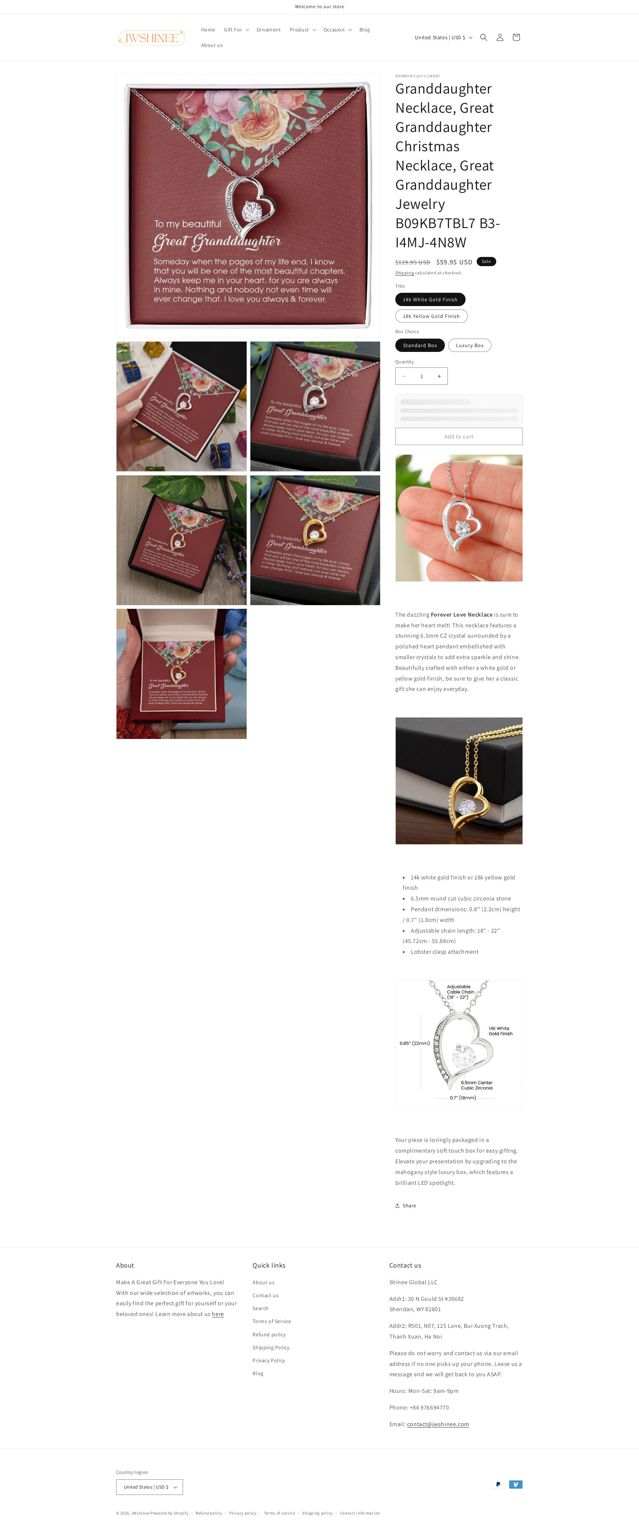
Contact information (360, 1513)
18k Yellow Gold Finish (431, 316)
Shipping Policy (271, 1347)
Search (261, 1308)
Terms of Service (272, 1321)
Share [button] (409, 1205)
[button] (236, 29)
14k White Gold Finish (430, 299)
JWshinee (140, 1513)
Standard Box (420, 345)
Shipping (404, 272)
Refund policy (269, 1334)
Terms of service (279, 1513)
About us (263, 1282)
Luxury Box (470, 345)
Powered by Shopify (170, 1513)
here (218, 1314)
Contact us (265, 1295)
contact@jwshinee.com (438, 1424)
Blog (258, 1373)
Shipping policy (317, 1513)
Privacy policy (243, 1513)
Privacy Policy (269, 1360)
